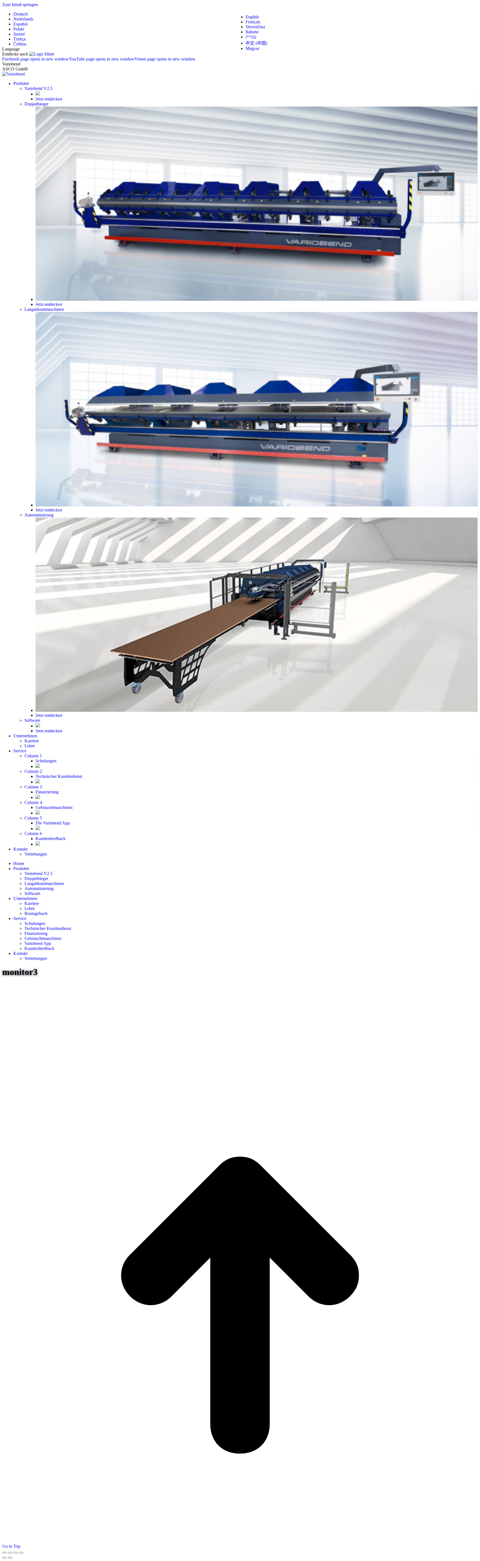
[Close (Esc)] (4, 1553)
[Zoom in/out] (21, 1553)
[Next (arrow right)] (10, 1558)
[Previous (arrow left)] (4, 1558)
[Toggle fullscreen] (15, 1553)
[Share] (10, 1553)
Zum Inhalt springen (20, 4)
